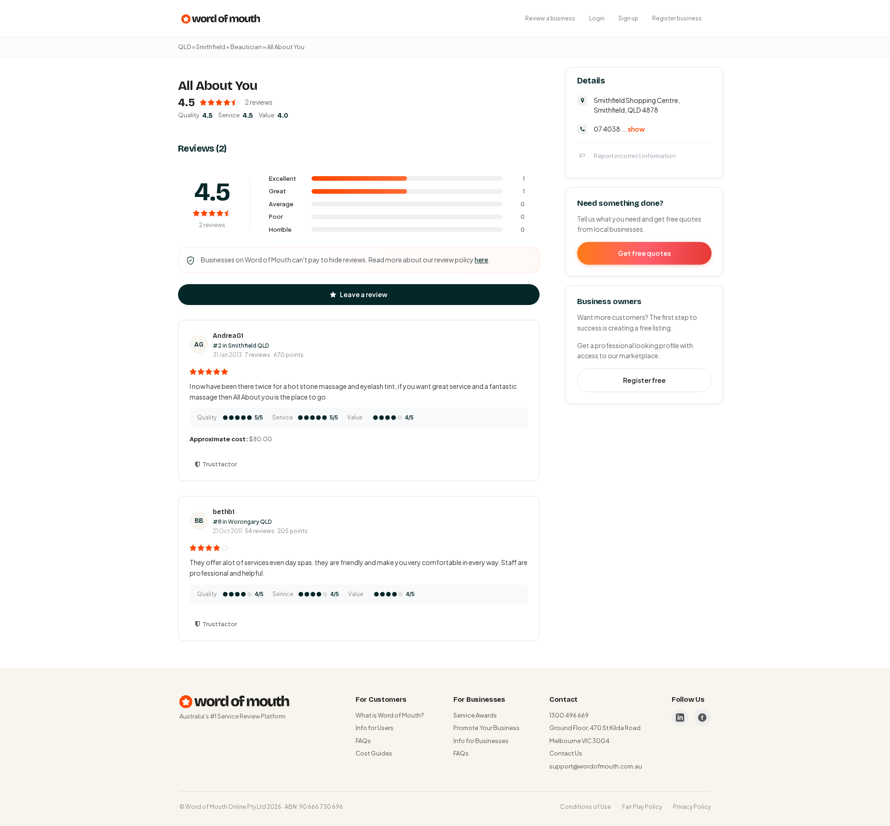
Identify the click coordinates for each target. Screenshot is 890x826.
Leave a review (364, 294)
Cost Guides (374, 753)
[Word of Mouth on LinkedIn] (680, 717)
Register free (644, 379)
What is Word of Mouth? (390, 715)
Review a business (550, 18)
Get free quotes (644, 252)
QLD (184, 47)
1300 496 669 (569, 715)
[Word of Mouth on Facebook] (702, 717)
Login (596, 18)
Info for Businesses (481, 740)
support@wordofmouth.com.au (595, 766)
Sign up (628, 18)
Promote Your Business (486, 727)
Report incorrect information (635, 155)
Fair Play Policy (642, 806)
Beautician (246, 47)
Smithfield (210, 47)
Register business (677, 18)
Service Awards (475, 715)
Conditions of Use (585, 806)
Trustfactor (220, 464)
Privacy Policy (692, 806)
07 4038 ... (619, 128)
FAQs (363, 740)
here (481, 259)
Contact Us (565, 753)
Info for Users (375, 727)
